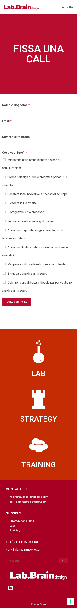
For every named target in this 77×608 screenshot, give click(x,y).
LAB (38, 373)
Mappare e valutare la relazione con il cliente (36, 264)
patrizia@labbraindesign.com (28, 501)
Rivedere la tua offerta (22, 203)
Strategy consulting (22, 520)
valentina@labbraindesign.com (29, 496)
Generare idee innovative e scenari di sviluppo (37, 194)
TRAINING (38, 464)
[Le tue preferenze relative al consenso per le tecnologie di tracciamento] (70, 601)
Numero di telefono (17, 137)
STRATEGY (38, 419)
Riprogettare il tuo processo (25, 212)
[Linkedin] (10, 588)
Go (63, 560)
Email (7, 121)
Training (15, 530)
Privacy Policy (38, 604)
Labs (13, 525)
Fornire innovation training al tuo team (31, 221)
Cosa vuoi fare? (14, 152)
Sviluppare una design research (27, 273)
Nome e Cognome (16, 105)
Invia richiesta (16, 302)
